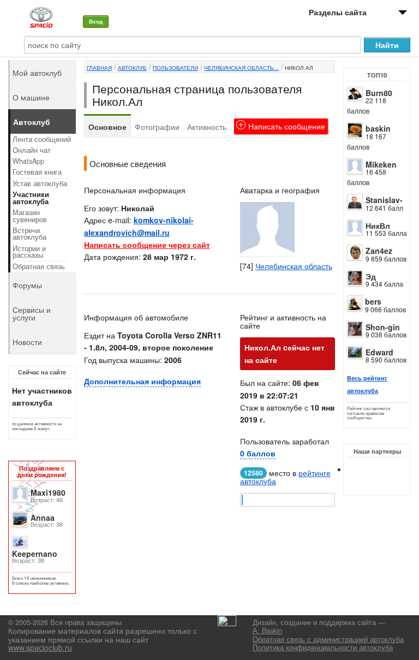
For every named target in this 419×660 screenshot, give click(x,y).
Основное (107, 126)
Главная (99, 68)
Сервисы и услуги (32, 313)
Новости (27, 341)
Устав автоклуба (40, 183)
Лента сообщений (42, 139)
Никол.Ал (299, 68)
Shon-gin (383, 327)
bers (373, 301)
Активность (206, 126)
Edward (379, 352)
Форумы (27, 285)
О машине (31, 97)
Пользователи (175, 68)
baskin (378, 128)
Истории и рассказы (29, 251)
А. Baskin (267, 630)
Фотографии (157, 126)
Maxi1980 (48, 492)
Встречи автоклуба (29, 233)
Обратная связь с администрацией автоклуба (328, 639)
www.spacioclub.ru (40, 647)
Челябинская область (293, 265)
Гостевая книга (37, 172)
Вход (96, 21)
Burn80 (379, 92)
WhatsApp (28, 161)
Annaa (43, 517)
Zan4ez (379, 250)
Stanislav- (384, 199)
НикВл (378, 225)
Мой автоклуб (37, 72)
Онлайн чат (32, 150)
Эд (371, 276)
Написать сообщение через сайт (147, 244)
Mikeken (381, 164)
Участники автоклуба (31, 197)
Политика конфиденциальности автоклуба (323, 647)
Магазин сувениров (30, 215)
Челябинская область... (241, 68)
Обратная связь (39, 266)
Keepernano (34, 553)
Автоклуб (132, 68)
